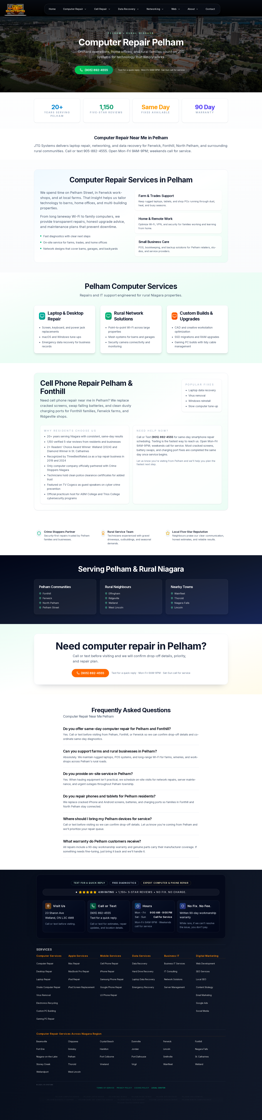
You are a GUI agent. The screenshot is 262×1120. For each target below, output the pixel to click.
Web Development (205, 963)
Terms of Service (105, 1088)
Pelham (71, 1056)
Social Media (202, 1011)
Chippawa (73, 1041)
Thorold (72, 1064)
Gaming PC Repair (45, 1018)
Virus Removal (43, 995)
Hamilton (104, 1049)
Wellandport (42, 1071)
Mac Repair (74, 963)
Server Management (174, 987)
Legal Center (158, 1088)
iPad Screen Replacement (81, 987)
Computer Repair (44, 963)
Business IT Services (174, 963)
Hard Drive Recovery (142, 971)
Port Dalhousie (139, 1056)
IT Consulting (170, 971)
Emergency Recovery (143, 987)
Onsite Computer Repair (48, 987)
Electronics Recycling (47, 1003)
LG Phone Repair (108, 995)
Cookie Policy (141, 1088)
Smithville (168, 1056)
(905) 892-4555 (96, 70)
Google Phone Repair (111, 987)
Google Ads (202, 1003)
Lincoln (166, 1049)
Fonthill (198, 1041)
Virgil (134, 1064)
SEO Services (203, 971)
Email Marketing (204, 995)
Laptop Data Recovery (143, 979)
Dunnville (136, 1041)
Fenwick (167, 1041)
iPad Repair (74, 979)
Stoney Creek (43, 1064)
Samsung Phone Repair (112, 979)
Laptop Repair (43, 979)
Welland (199, 1064)
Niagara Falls (201, 1049)
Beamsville (41, 1041)
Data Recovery (139, 963)
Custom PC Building (46, 1011)
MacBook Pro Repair (78, 971)
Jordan (135, 1049)
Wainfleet (168, 1064)
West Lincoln (74, 1071)
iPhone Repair (107, 971)
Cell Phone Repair (109, 963)
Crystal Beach (107, 1041)
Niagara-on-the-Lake (46, 1056)
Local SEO (201, 979)
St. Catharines (202, 1056)
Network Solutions (173, 979)
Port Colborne (107, 1056)
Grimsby (72, 1049)
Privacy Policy (124, 1088)
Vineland (104, 1064)
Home (52, 9)
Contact (210, 9)
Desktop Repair (44, 971)
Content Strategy (204, 987)
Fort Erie (40, 1049)
